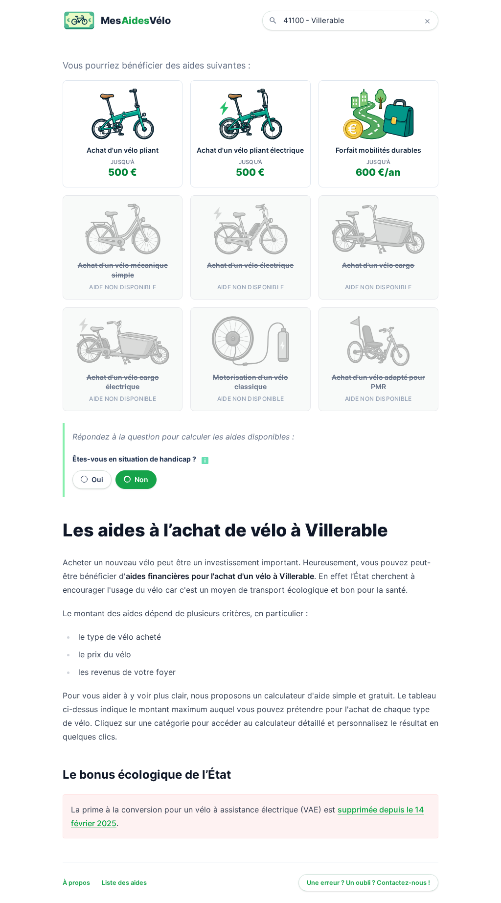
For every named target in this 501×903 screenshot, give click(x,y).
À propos (76, 882)
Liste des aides (124, 882)
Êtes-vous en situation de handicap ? (134, 459)
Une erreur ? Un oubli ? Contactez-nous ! (368, 882)
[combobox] (357, 20)
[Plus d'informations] (204, 459)
